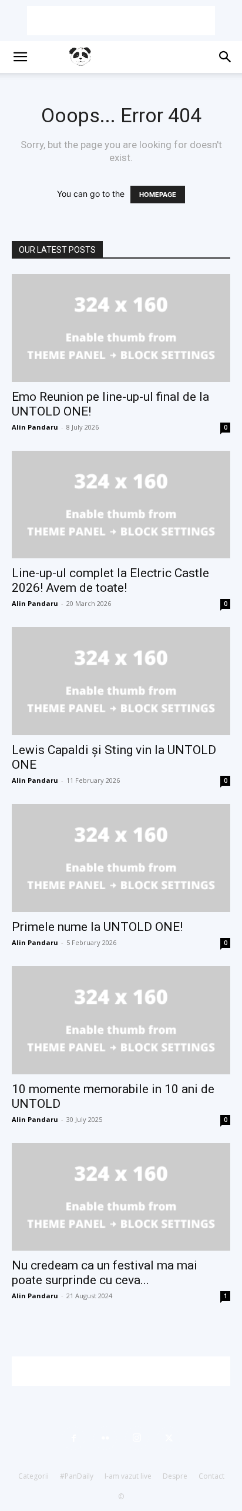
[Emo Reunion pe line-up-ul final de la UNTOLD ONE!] (121, 328)
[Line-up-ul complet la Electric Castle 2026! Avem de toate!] (121, 505)
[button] (20, 57)
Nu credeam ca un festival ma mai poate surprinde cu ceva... (104, 1272)
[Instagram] (137, 1438)
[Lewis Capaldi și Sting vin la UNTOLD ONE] (121, 681)
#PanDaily (76, 1476)
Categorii (33, 1476)
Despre (175, 1476)
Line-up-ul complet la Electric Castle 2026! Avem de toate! (110, 580)
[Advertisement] (121, 20)
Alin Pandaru (35, 427)
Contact (211, 1476)
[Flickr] (105, 1438)
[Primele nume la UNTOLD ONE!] (121, 858)
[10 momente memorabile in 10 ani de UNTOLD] (121, 1020)
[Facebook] (73, 1438)
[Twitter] (168, 1438)
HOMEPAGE (157, 194)
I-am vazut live (128, 1476)
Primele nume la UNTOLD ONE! (97, 927)
